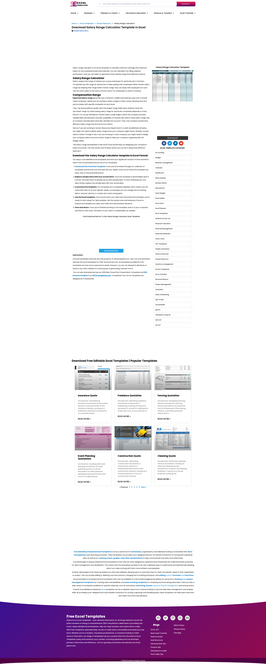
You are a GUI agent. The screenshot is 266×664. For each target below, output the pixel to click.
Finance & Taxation (163, 13)
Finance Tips (156, 647)
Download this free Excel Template (90, 166)
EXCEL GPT (155, 630)
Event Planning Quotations (86, 457)
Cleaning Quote (167, 456)
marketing (140, 585)
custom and (176, 575)
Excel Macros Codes (159, 651)
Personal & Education (136, 13)
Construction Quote (129, 456)
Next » (143, 487)
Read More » (84, 418)
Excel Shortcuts (157, 640)
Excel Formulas (157, 637)
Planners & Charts (109, 13)
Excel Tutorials (186, 13)
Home (73, 13)
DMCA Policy (179, 625)
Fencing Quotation (168, 395)
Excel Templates (87, 23)
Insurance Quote (87, 395)
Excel (103, 589)
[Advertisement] (133, 49)
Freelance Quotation (130, 395)
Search (185, 4)
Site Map (177, 633)
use (180, 579)
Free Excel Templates (85, 616)
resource (153, 585)
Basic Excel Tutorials (159, 633)
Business (88, 13)
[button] (164, 143)
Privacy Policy (179, 629)
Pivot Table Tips (157, 654)
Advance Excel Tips (158, 644)
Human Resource (104, 23)
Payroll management (169, 585)
